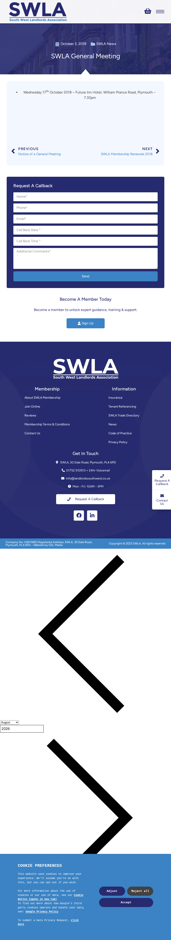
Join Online (32, 406)
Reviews (30, 415)
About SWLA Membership (42, 398)
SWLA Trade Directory (123, 415)
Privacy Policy (117, 442)
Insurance (115, 398)
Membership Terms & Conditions (47, 424)
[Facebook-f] (79, 515)
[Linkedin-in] (92, 515)
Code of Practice (120, 433)
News (112, 424)
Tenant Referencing (122, 406)
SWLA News (106, 44)
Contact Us (32, 433)
